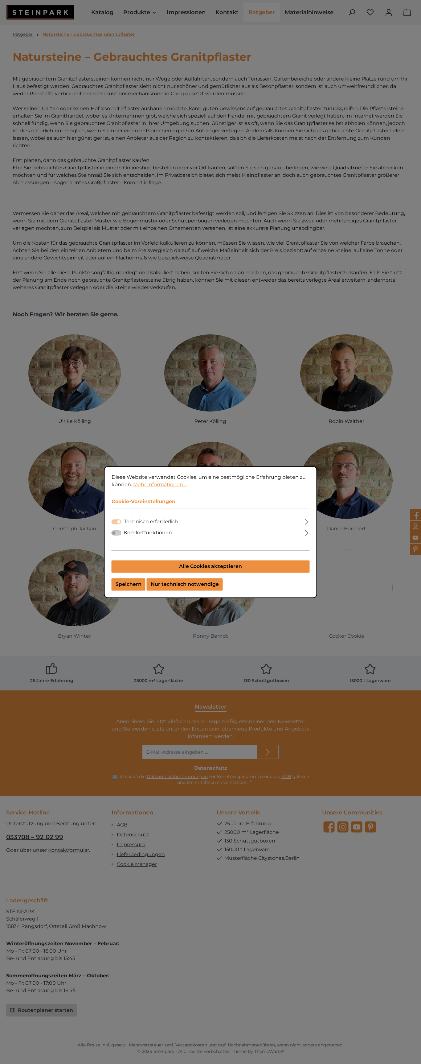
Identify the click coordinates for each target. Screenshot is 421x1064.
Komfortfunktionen (148, 533)
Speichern (128, 584)
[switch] (116, 532)
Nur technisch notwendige (185, 584)
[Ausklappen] (306, 521)
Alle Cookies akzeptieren (210, 566)
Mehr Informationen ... (160, 484)
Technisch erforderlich (151, 521)
